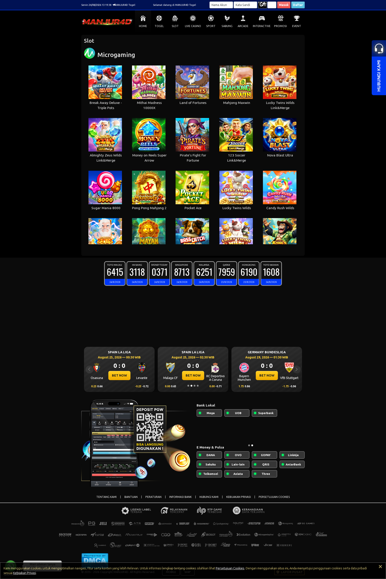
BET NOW (119, 375)
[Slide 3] (194, 386)
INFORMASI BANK (180, 496)
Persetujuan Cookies (230, 568)
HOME (143, 26)
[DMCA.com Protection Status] (94, 560)
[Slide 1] (188, 386)
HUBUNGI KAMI (208, 496)
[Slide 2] (191, 386)
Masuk (284, 5)
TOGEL (159, 26)
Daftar (298, 5)
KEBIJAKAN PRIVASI (238, 496)
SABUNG (227, 26)
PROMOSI (280, 26)
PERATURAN (153, 496)
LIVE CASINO (193, 26)
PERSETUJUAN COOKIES (274, 496)
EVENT (296, 26)
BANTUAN (131, 496)
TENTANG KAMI (106, 496)
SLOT (175, 26)
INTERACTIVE (262, 26)
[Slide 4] (198, 386)
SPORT (211, 26)
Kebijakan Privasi (24, 573)
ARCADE (243, 26)
